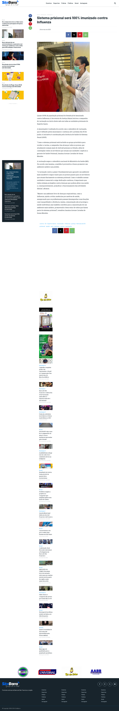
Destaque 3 (42, 412)
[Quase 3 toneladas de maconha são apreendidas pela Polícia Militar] (45, 623)
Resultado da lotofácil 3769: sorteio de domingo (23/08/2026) (11, 66)
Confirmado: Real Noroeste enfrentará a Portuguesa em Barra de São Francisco (45, 552)
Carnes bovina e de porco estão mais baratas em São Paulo (45, 532)
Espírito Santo (51, 223)
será (52, 226)
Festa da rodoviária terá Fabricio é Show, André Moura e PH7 (45, 416)
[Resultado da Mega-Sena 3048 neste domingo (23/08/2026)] (13, 95)
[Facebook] (30, 15)
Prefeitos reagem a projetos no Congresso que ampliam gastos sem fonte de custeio (45, 495)
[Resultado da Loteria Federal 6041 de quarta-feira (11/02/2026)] (45, 466)
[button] (115, 3)
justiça (73, 223)
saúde (48, 226)
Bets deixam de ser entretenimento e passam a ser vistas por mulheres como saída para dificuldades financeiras (12, 44)
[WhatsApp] (30, 28)
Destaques (43, 14)
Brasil (3, 20)
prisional (42, 226)
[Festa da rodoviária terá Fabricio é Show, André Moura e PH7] (45, 407)
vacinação (68, 226)
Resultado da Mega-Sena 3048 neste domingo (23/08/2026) (12, 85)
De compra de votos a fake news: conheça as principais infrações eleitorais (12, 23)
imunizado (60, 223)
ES (45, 223)
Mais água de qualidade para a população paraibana (45, 651)
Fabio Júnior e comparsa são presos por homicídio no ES (45, 596)
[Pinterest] (30, 24)
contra (42, 223)
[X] (30, 20)
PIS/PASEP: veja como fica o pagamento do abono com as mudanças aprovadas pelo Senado (45, 435)
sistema (56, 226)
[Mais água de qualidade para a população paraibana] (45, 642)
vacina (62, 226)
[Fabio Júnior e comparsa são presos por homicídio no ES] (45, 588)
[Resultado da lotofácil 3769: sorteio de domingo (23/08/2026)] (13, 76)
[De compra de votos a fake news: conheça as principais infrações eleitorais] (13, 33)
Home (38, 14)
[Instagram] (105, 684)
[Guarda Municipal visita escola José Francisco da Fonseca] (45, 506)
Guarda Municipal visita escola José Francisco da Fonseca (45, 515)
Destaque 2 (50, 14)
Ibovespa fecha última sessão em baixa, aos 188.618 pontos (45, 614)
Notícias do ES (80, 223)
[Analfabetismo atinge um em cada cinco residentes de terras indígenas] (45, 446)
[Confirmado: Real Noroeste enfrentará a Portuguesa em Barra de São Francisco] (45, 541)
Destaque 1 (42, 388)
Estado (41, 627)
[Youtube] (115, 684)
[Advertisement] (13, 131)
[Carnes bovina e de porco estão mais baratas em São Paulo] (45, 524)
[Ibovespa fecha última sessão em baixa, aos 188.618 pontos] (45, 605)
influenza (67, 223)
